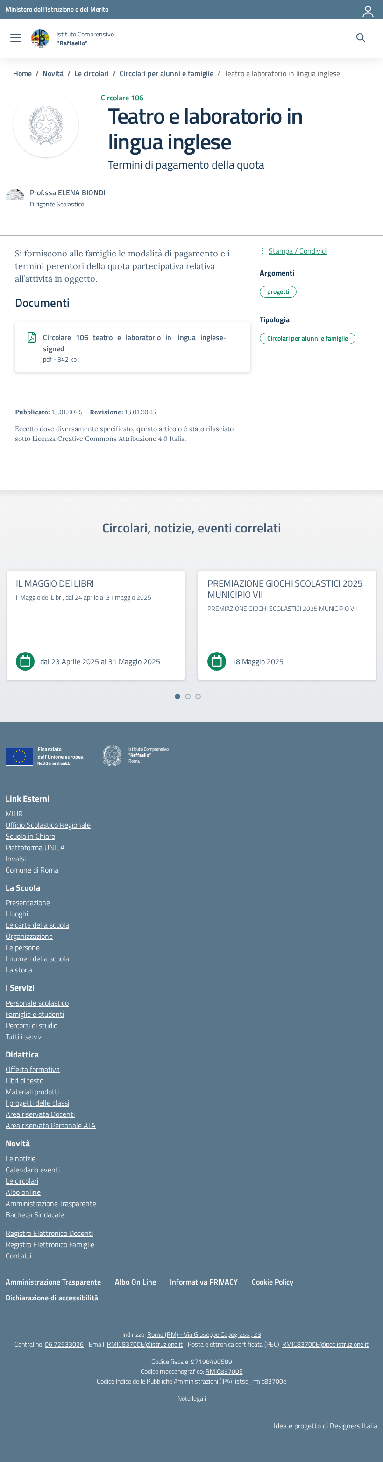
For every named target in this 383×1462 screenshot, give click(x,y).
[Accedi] (368, 9)
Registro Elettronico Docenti (49, 1233)
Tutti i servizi (24, 1036)
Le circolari (22, 1180)
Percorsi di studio (31, 1025)
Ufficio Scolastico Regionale (48, 824)
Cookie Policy (272, 1281)
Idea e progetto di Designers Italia (325, 1425)
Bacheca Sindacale (35, 1214)
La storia (19, 969)
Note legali (191, 1398)
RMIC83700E (224, 1371)
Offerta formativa (33, 1069)
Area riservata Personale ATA (51, 1125)
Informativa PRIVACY (204, 1281)
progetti (278, 291)
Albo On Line (135, 1281)
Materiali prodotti (32, 1091)
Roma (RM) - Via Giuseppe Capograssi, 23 (204, 1334)
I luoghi (17, 913)
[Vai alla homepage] (40, 38)
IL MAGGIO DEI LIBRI (55, 583)
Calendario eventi (33, 1169)
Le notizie (20, 1158)
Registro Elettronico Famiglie (50, 1244)
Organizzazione (29, 936)
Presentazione (28, 902)
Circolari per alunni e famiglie (307, 338)
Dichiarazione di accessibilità (52, 1297)
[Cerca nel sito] (361, 39)
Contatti (18, 1255)
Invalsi (16, 858)
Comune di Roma (32, 869)
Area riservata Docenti (40, 1114)
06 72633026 (64, 1344)
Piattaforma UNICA (35, 847)
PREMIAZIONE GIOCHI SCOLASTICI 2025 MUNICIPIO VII (284, 589)
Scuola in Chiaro (30, 836)
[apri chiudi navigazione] (15, 38)
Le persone (23, 947)
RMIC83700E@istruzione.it (145, 1344)
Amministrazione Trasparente (51, 1203)
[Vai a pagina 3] (198, 696)
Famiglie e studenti (35, 1014)
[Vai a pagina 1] (177, 696)
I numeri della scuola (37, 958)
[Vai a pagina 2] (188, 696)
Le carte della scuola (37, 924)
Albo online (23, 1192)
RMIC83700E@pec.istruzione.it (325, 1344)
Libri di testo (24, 1080)
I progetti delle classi (37, 1102)
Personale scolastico (37, 1002)
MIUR (14, 813)
